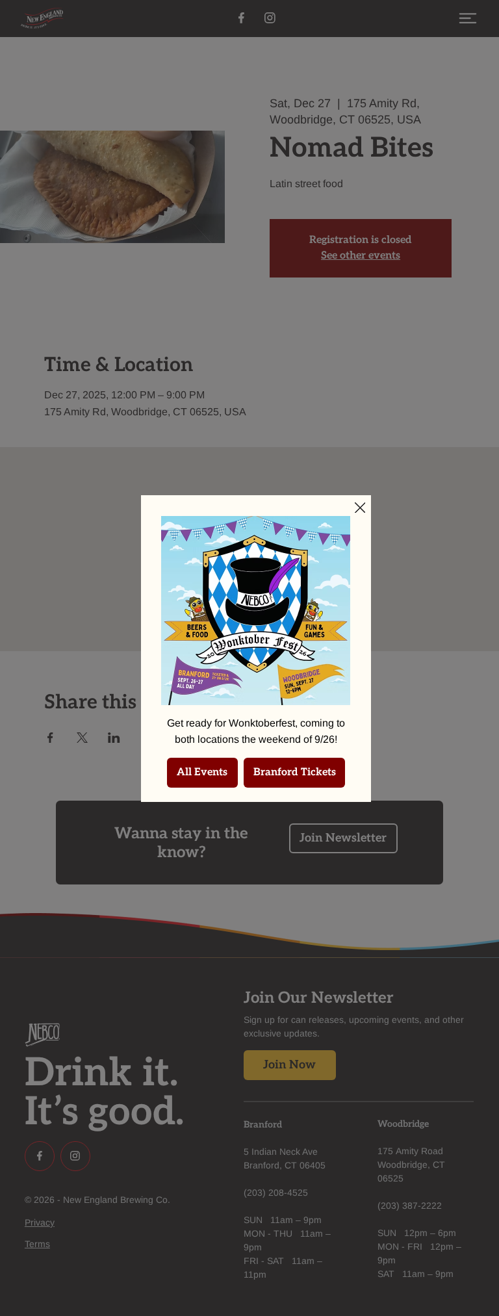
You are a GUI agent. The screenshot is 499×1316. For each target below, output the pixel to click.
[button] (360, 508)
